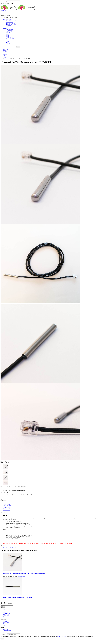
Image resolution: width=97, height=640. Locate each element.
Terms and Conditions (7, 616)
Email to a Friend (6, 507)
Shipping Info (6, 609)
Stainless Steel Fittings (10, 38)
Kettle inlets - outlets (10, 32)
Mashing (5, 28)
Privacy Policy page (61, 636)
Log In (4, 55)
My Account (5, 49)
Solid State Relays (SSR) (11, 24)
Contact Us (5, 612)
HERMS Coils (9, 31)
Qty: (1, 499)
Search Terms (6, 622)
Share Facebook (6, 508)
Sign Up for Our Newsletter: (6, 603)
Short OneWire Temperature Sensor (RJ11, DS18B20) (17, 597)
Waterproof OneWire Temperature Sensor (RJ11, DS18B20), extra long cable (24, 573)
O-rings (7, 41)
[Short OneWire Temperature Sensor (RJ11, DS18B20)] (12, 595)
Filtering (7, 34)
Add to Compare (7, 505)
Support (4, 625)
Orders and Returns (7, 630)
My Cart (5, 51)
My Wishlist (5, 50)
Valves (7, 36)
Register (5, 54)
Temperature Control (7, 19)
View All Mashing (9, 29)
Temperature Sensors (10, 23)
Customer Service (7, 613)
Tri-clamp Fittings (9, 44)
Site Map (5, 621)
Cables (7, 26)
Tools (7, 42)
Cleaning (8, 43)
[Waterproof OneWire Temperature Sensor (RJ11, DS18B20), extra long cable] (12, 571)
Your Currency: (4, 1)
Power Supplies (9, 25)
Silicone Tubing (9, 39)
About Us (5, 610)
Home (4, 57)
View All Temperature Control (12, 20)
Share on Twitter (6, 510)
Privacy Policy (6, 615)
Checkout (5, 53)
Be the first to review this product (10, 547)
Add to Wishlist (6, 504)
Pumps (7, 35)
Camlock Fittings (9, 37)
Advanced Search (7, 623)
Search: (2, 47)
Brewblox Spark (9, 22)
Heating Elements (9, 30)
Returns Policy (6, 614)
